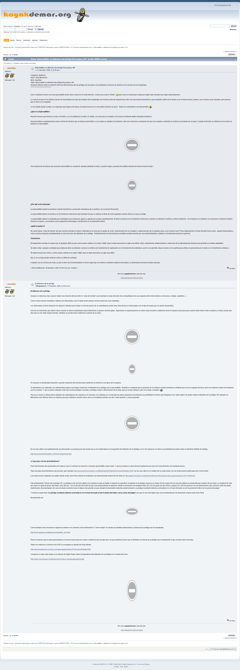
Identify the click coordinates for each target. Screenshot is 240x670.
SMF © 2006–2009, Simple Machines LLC (122, 664)
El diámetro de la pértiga (44, 284)
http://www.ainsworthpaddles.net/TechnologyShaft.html (51, 454)
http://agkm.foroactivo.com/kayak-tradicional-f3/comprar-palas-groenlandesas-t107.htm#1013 (160, 476)
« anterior (226, 51)
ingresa (30, 26)
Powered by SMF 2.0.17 (100, 664)
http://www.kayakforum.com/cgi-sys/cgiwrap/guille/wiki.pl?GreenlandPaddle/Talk (61, 549)
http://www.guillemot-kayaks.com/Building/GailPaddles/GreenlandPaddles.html (103, 471)
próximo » (233, 51)
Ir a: (206, 649)
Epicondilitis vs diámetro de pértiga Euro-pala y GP (55, 68)
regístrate (37, 26)
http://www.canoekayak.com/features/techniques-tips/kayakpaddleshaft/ (57, 559)
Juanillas (11, 68)
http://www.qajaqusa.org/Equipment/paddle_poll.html (50, 532)
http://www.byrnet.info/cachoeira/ (132, 278)
